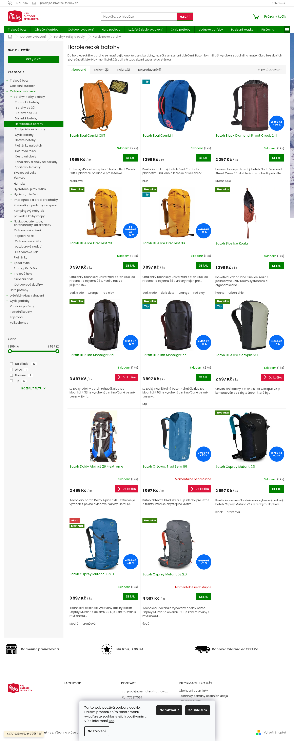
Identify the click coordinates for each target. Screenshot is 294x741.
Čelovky (19, 178)
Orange (93, 293)
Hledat (185, 17)
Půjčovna (16, 317)
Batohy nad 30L (27, 113)
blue (145, 181)
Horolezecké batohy (29, 124)
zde (111, 721)
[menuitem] (17, 29)
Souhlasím (197, 710)
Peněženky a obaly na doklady (36, 162)
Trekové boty (19, 81)
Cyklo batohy (24, 135)
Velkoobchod (19, 323)
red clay (108, 293)
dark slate (168, 293)
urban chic (236, 293)
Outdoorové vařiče (28, 241)
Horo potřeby (19, 290)
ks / (33, 59)
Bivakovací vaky (25, 173)
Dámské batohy (26, 118)
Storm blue (223, 181)
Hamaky (19, 184)
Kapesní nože (24, 236)
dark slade (77, 293)
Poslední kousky (21, 312)
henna (219, 293)
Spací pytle (22, 263)
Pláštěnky (20, 257)
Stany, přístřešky (25, 268)
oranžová (76, 181)
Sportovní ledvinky (28, 167)
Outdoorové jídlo (27, 252)
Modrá (74, 624)
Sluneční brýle (24, 279)
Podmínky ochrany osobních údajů (203, 696)
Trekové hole (23, 274)
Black (219, 512)
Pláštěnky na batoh (28, 146)
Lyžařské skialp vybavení (27, 295)
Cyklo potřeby (20, 301)
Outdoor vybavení (23, 91)
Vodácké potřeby (22, 306)
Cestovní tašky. (26, 151)
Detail (130, 158)
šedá (145, 624)
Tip (20, 381)
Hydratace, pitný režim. (30, 189)
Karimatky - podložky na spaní (35, 205)
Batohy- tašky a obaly (29, 97)
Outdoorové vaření (27, 230)
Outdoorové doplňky (28, 285)
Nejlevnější (101, 70)
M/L (145, 404)
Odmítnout (169, 710)
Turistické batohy (27, 102)
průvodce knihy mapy (29, 216)
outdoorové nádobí (28, 247)
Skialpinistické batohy (30, 129)
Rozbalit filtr (31, 388)
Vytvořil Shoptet (275, 732)
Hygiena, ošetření (26, 194)
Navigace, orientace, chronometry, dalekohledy (32, 223)
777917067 (134, 697)
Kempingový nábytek (29, 211)
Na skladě (25, 364)
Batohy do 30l (25, 108)
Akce (20, 370)
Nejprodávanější (149, 70)
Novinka (23, 375)
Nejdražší (123, 70)
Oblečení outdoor (22, 86)
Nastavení (97, 731)
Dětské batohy (25, 140)
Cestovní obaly (25, 156)
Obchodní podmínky (193, 691)
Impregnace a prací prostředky (36, 200)
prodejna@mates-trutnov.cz (147, 691)
